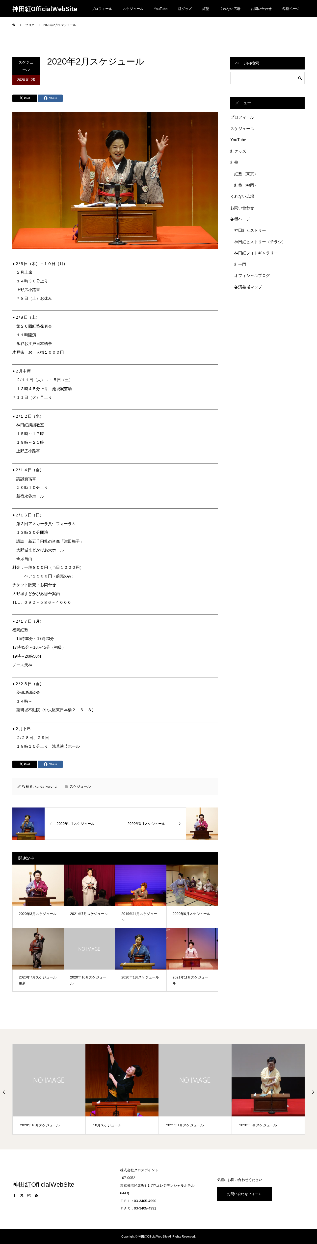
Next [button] (313, 1091)
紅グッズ (185, 9)
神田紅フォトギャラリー (256, 253)
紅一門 (240, 264)
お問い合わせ (261, 9)
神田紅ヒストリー (250, 230)
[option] (49, 1089)
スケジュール (133, 9)
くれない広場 (230, 9)
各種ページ (290, 9)
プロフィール (101, 9)
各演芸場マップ (248, 287)
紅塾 (205, 9)
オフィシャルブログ (252, 275)
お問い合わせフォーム (244, 1194)
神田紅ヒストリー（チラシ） (260, 242)
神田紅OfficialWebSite (44, 9)
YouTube (161, 9)
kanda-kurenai (46, 786)
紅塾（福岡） (246, 185)
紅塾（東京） (246, 174)
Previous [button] (3, 1091)
